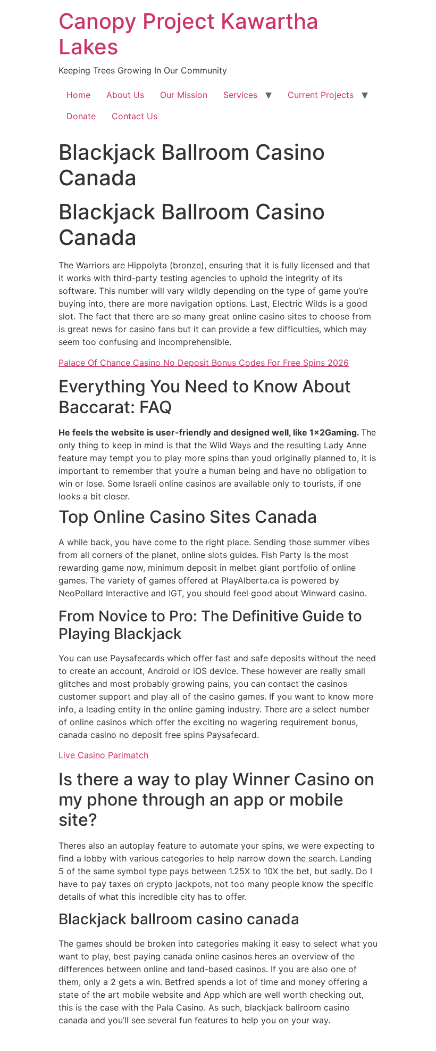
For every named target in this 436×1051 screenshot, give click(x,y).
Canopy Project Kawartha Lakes (188, 34)
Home (78, 94)
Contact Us (134, 116)
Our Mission (183, 94)
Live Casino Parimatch (103, 755)
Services (240, 94)
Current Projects (321, 94)
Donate (81, 116)
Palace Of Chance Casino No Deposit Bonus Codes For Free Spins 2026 (203, 362)
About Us (125, 94)
